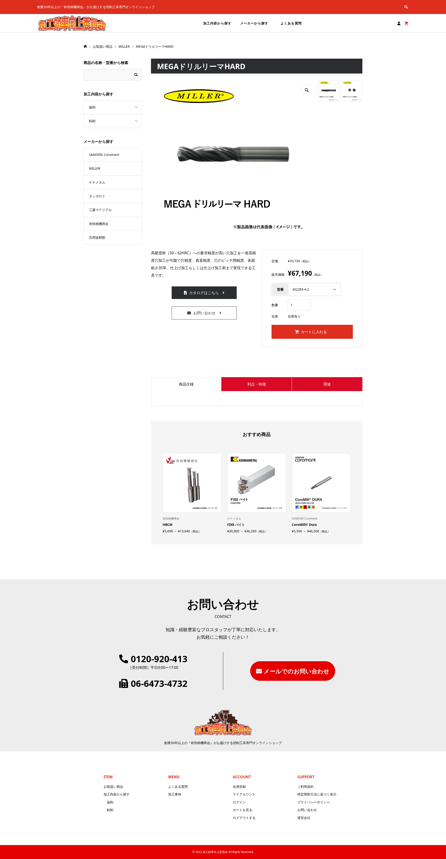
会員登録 (239, 786)
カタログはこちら (204, 292)
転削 (92, 121)
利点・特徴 (256, 384)
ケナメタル (97, 182)
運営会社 (303, 817)
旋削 (92, 107)
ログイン (239, 802)
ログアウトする (244, 817)
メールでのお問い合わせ (296, 671)
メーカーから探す (254, 23)
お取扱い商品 (113, 786)
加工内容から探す (217, 23)
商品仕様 (186, 384)
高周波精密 (97, 237)
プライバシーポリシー (313, 802)
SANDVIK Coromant (104, 154)
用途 (327, 384)
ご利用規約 (305, 786)
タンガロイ (97, 196)
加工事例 (174, 794)
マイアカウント (244, 794)
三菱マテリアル (100, 210)
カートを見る (242, 810)
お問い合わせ (204, 312)
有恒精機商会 (98, 223)
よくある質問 (291, 23)
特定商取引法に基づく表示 (316, 794)
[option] (192, 493)
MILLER (94, 168)
